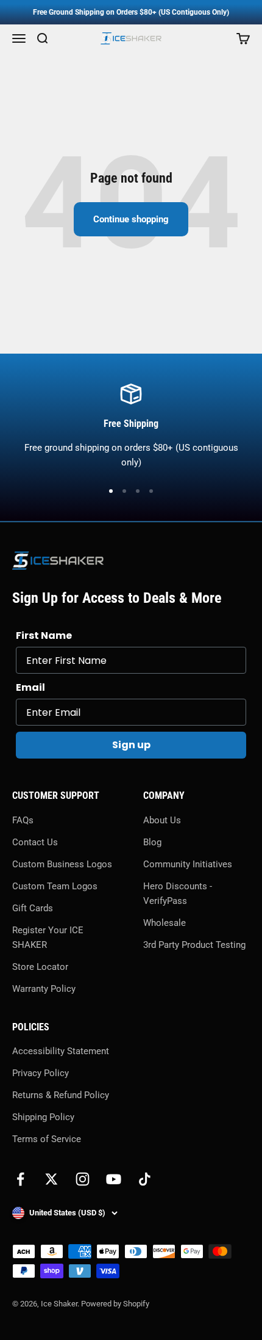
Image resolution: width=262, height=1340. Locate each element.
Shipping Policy (43, 1117)
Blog (152, 842)
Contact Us (35, 842)
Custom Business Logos (62, 864)
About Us (162, 820)
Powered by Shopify (115, 1303)
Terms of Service (46, 1139)
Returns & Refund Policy (60, 1095)
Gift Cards (32, 908)
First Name (44, 635)
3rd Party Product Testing (194, 944)
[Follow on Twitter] (51, 1179)
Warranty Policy (44, 988)
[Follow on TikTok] (144, 1179)
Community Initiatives (187, 864)
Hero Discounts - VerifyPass (177, 893)
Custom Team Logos (54, 886)
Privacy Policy (40, 1073)
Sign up (131, 745)
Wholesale (164, 922)
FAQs (23, 820)
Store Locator (40, 966)
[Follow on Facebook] (20, 1179)
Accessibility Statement (60, 1051)
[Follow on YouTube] (113, 1179)
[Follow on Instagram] (82, 1179)
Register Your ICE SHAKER (47, 937)
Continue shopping (131, 219)
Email (30, 687)
